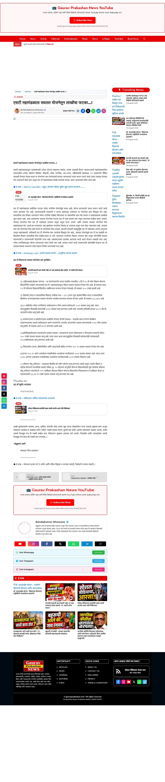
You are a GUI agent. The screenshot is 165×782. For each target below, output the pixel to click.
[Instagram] (4, 382)
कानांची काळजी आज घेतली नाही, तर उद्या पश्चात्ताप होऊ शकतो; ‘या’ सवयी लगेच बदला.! (59, 605)
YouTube (119, 38)
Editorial (55, 38)
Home (22, 38)
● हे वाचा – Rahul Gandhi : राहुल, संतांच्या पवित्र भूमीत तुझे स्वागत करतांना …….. (49, 187)
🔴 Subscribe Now (82, 20)
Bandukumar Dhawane (33, 110)
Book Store (133, 38)
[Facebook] (4, 388)
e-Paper (106, 38)
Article (43, 38)
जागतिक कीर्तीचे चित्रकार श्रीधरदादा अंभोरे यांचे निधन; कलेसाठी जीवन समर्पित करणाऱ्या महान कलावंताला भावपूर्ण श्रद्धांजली (92, 634)
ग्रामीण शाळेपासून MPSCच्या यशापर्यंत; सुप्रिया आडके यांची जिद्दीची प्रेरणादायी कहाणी (136, 98)
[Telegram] (4, 406)
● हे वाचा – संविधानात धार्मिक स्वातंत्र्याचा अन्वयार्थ (34, 398)
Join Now (98, 552)
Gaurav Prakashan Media (81, 699)
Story (95, 38)
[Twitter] (4, 394)
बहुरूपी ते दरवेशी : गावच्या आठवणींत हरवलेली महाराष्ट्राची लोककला (57, 632)
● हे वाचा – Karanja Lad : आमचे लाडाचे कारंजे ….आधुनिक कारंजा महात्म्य (45, 253)
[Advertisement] (82, 65)
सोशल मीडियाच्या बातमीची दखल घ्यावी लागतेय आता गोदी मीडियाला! (91, 604)
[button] (144, 39)
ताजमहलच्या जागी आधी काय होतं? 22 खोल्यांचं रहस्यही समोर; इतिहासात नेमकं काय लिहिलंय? (27, 633)
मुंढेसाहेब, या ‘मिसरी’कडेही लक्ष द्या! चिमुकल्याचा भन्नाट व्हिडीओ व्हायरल (138, 197)
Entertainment (70, 38)
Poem (85, 38)
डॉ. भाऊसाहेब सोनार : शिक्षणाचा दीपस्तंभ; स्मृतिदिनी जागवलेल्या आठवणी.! (27, 592)
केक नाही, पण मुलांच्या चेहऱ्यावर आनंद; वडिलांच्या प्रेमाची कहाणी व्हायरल (137, 171)
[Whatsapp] (4, 400)
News (33, 38)
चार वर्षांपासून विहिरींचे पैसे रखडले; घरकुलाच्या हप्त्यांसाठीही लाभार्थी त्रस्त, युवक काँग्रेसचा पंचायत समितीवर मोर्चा (137, 121)
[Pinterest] (4, 376)
